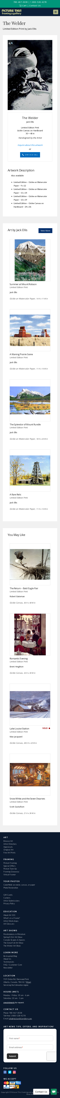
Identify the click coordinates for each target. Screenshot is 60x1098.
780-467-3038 (20, 2)
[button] (55, 12)
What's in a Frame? (11, 918)
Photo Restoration (10, 888)
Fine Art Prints (9, 852)
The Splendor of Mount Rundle (25, 424)
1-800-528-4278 (38, 2)
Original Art (8, 850)
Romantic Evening (19, 658)
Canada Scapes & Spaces (14, 940)
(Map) (28, 982)
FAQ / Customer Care (12, 965)
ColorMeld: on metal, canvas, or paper (19, 885)
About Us (7, 959)
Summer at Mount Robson (23, 284)
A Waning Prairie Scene (21, 354)
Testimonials (8, 962)
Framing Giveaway (11, 872)
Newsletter (8, 968)
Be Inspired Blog (10, 956)
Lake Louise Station (19, 728)
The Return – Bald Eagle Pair (24, 588)
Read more (30, 275)
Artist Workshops (10, 921)
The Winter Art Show (12, 946)
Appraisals (8, 847)
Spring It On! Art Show (12, 937)
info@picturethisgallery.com (20, 1018)
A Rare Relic (15, 494)
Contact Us (35, 5)
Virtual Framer (9, 874)
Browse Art (8, 841)
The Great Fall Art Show (13, 943)
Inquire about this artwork (30, 145)
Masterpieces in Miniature (14, 934)
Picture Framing (10, 863)
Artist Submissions (11, 901)
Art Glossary (8, 924)
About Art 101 (9, 915)
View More (45, 230)
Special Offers (9, 866)
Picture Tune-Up (10, 869)
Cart (24, 5)
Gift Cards (8, 895)
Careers (6, 898)
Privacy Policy (9, 903)
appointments (9, 1002)
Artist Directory (9, 844)
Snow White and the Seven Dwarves (27, 798)
